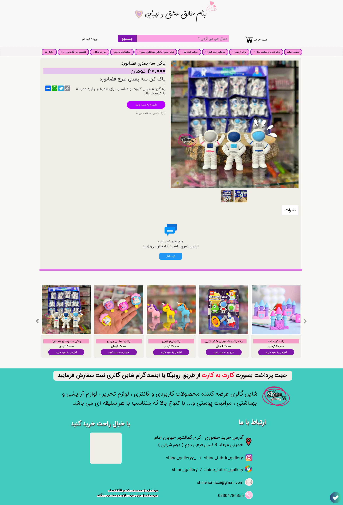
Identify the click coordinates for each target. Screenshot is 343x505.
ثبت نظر (170, 256)
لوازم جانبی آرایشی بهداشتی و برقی (157, 52)
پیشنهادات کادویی (121, 52)
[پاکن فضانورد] (235, 124)
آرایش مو (49, 52)
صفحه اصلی (293, 52)
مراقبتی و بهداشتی (216, 52)
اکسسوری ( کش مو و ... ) (73, 52)
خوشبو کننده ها (191, 52)
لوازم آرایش (240, 52)
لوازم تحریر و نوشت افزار (268, 52)
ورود (95, 39)
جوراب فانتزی (99, 52)
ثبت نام (86, 39)
